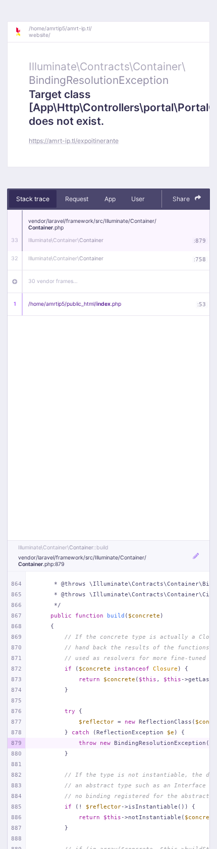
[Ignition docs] (22, 31)
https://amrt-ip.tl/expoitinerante (74, 141)
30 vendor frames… (53, 281)
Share (182, 199)
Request (76, 199)
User (138, 199)
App (110, 199)
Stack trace (32, 199)
